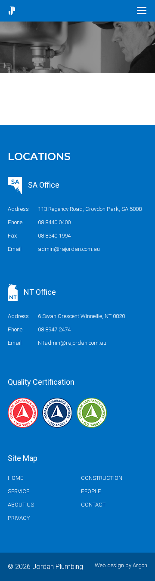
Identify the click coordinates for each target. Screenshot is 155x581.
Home (15, 478)
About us (21, 504)
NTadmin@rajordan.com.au (72, 343)
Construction (101, 478)
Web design (109, 565)
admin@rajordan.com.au (69, 249)
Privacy (19, 518)
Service (18, 491)
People (91, 491)
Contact (93, 504)
